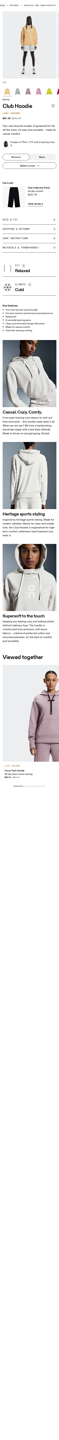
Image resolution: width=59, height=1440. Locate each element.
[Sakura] (38, 91)
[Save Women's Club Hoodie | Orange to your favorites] (53, 106)
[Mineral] (17, 91)
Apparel (14, 6)
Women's (16, 157)
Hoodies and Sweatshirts (40, 6)
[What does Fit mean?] (24, 266)
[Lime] (49, 91)
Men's (42, 157)
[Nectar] (7, 91)
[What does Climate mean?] (30, 284)
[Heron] (28, 91)
